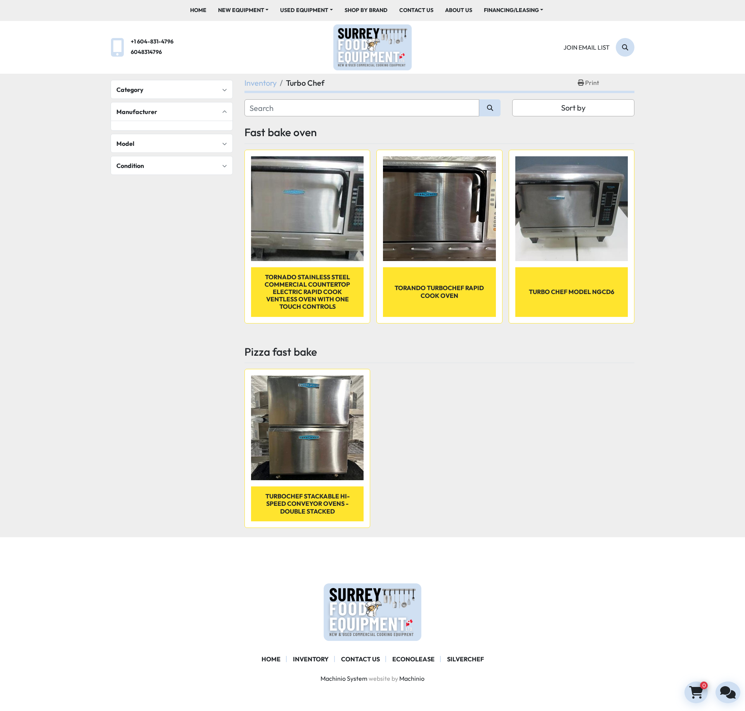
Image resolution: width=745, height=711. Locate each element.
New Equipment (241, 10)
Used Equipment (304, 10)
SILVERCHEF (465, 659)
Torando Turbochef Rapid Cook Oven (439, 291)
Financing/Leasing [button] (511, 10)
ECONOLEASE (413, 659)
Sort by (573, 107)
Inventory (311, 659)
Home (198, 10)
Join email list (586, 47)
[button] (243, 10)
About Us (458, 10)
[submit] (490, 107)
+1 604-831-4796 (152, 41)
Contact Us (416, 10)
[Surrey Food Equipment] (372, 611)
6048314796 (146, 51)
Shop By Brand (366, 10)
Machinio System (344, 678)
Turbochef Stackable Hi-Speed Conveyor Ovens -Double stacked (307, 503)
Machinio (411, 678)
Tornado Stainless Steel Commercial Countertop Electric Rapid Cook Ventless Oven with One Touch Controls (307, 292)
